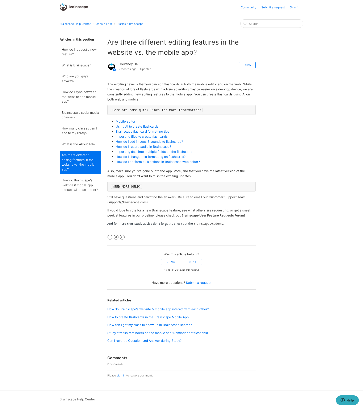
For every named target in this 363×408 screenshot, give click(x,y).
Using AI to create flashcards (137, 126)
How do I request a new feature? (79, 52)
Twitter (116, 237)
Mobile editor (125, 121)
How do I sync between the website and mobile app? (79, 96)
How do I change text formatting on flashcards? (151, 157)
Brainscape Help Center (75, 23)
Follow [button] (247, 64)
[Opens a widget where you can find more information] (347, 400)
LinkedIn (122, 237)
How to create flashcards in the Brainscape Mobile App (148, 317)
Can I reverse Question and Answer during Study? (144, 341)
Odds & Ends (104, 23)
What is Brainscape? (76, 65)
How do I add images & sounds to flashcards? (149, 142)
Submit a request (273, 7)
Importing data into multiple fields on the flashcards (154, 152)
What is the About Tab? (78, 144)
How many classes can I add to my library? (79, 130)
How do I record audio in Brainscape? (143, 147)
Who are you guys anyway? (75, 78)
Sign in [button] (294, 7)
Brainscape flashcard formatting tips (142, 131)
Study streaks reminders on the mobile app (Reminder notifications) (157, 333)
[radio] (170, 262)
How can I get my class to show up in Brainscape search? (149, 325)
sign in (121, 375)
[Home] (74, 10)
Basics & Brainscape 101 (133, 23)
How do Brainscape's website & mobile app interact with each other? (80, 185)
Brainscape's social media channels (80, 115)
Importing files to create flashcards (142, 137)
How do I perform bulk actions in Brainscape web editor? (158, 162)
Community (248, 7)
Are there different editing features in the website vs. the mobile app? (78, 162)
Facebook (110, 237)
